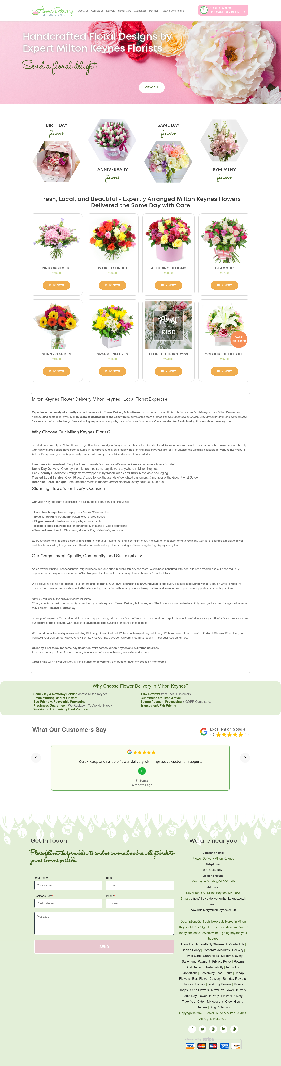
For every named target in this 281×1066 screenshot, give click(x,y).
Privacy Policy (221, 961)
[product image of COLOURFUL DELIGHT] (225, 325)
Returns (202, 1007)
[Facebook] (192, 1029)
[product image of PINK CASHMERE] (57, 239)
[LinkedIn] (223, 1029)
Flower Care (124, 10)
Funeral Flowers (194, 984)
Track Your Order (193, 1001)
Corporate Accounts (216, 950)
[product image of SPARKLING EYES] (113, 325)
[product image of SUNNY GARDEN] (57, 325)
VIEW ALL (152, 87)
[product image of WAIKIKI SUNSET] (113, 239)
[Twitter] (202, 1029)
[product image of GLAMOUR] (225, 239)
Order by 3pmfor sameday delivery (227, 10)
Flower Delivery (232, 995)
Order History (234, 1001)
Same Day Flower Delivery (200, 995)
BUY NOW (56, 285)
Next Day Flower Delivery (228, 990)
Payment (154, 10)
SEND (104, 946)
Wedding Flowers (219, 984)
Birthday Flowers (234, 978)
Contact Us (97, 10)
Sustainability (214, 967)
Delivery (110, 10)
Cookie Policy (191, 950)
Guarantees (140, 10)
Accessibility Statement (211, 944)
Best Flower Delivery (206, 978)
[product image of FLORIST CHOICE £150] (168, 325)
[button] (36, 758)
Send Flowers (199, 990)
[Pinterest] (234, 1029)
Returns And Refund (173, 10)
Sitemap (224, 1007)
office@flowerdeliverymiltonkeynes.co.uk (218, 898)
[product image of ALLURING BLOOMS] (168, 239)
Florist (228, 973)
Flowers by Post (211, 973)
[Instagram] (213, 1029)
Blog (213, 1007)
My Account (215, 1001)
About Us (83, 10)
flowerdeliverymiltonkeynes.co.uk (213, 910)
